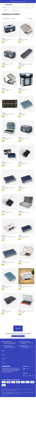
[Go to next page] (21, 319)
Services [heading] (3, 350)
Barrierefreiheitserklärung (6, 389)
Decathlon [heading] (4, 354)
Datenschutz (10, 387)
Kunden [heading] (3, 346)
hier (21, 392)
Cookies (31, 387)
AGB (2, 387)
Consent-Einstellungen (25, 387)
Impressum (5, 387)
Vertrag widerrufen (14, 389)
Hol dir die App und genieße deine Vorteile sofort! (18, 1)
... (10, 10)
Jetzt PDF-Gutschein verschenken (18, 336)
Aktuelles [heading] (3, 358)
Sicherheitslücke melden (17, 387)
